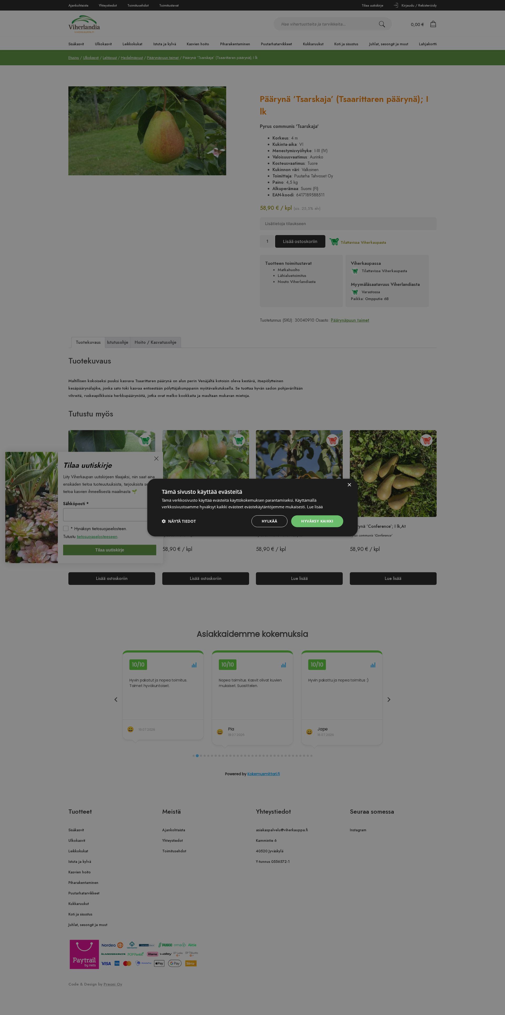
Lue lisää (315, 506)
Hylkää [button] (269, 521)
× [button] (349, 485)
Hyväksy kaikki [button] (317, 521)
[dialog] (252, 507)
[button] (179, 521)
